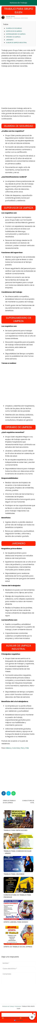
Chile (27, 748)
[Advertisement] (18, 87)
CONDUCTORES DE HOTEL (28, 802)
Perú (22, 748)
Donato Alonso (10, 16)
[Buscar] (34, 1015)
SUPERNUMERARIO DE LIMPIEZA (16, 34)
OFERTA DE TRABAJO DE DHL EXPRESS (9, 802)
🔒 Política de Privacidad (10, 1018)
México (8, 748)
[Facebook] (3, 793)
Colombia (16, 748)
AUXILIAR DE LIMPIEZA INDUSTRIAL (16, 43)
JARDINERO (9, 40)
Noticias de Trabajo (18, 2)
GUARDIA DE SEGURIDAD (14, 28)
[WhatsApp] (13, 793)
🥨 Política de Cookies (27, 1018)
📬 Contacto (18, 1020)
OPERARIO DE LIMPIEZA (13, 37)
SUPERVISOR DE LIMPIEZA (14, 31)
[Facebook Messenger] (8, 793)
